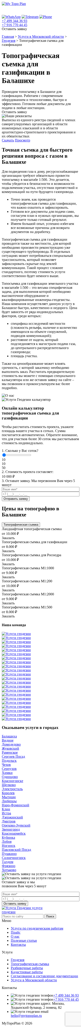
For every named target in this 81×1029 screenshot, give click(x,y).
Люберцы (9, 801)
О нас (15, 936)
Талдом (7, 862)
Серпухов (9, 769)
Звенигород (11, 829)
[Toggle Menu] (73, 10)
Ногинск (8, 845)
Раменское (10, 752)
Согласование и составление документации (44, 976)
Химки (7, 773)
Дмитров (9, 821)
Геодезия (8, 41)
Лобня (6, 841)
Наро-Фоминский (15, 805)
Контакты (18, 944)
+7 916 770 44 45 (14, 25)
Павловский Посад (16, 850)
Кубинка (8, 837)
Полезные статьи (24, 940)
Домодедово (11, 744)
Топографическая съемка (30, 964)
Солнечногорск (14, 858)
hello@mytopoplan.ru (26, 1016)
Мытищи (9, 797)
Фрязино (8, 866)
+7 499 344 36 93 (14, 21)
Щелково (9, 785)
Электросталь (12, 789)
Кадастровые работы (27, 972)
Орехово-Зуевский (16, 825)
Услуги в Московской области (41, 36)
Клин (6, 809)
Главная (8, 36)
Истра (6, 813)
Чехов (6, 765)
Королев (8, 793)
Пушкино (9, 854)
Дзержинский (12, 817)
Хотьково (9, 870)
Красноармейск (14, 833)
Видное (8, 740)
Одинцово (10, 777)
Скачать (8, 140)
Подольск (9, 760)
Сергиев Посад (13, 756)
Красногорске (12, 781)
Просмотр (22, 140)
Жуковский (10, 748)
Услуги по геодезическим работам (37, 928)
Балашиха (9, 736)
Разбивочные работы (27, 968)
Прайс (15, 932)
